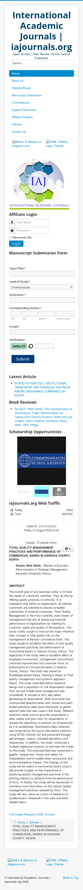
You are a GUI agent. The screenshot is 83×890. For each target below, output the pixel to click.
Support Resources (24, 110)
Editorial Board (21, 88)
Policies (17, 124)
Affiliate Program (22, 117)
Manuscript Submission (27, 95)
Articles (34, 822)
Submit (23, 359)
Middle (42, 318)
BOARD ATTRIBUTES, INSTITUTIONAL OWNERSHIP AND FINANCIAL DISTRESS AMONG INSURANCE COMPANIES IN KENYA (43, 389)
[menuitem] (24, 491)
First (24, 318)
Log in (16, 243)
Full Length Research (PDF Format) (32, 814)
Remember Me (22, 237)
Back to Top (71, 877)
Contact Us (19, 131)
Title (12, 318)
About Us (18, 80)
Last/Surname (63, 318)
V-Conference (20, 102)
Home (15, 73)
